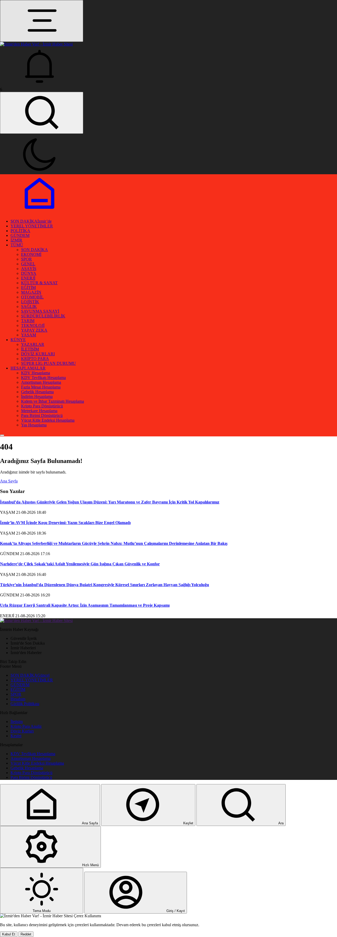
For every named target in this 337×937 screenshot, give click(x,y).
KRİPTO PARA (35, 358)
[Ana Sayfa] (39, 212)
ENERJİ (28, 278)
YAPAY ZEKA (34, 330)
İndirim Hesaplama (37, 396)
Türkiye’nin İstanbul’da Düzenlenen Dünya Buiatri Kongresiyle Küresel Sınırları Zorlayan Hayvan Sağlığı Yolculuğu (104, 584)
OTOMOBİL (32, 297)
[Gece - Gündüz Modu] (39, 172)
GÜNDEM (20, 235)
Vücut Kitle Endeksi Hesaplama (48, 420)
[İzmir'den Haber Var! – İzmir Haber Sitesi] (36, 620)
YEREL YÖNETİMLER (32, 226)
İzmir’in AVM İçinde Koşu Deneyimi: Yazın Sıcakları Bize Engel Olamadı (65, 522)
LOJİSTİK (30, 302)
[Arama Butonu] (41, 113)
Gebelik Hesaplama (37, 392)
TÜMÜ (17, 245)
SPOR (26, 259)
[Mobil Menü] (41, 21)
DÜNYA (28, 273)
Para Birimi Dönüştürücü (42, 415)
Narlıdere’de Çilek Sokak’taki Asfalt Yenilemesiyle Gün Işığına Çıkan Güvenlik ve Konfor (80, 564)
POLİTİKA (20, 230)
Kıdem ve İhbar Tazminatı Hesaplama (52, 401)
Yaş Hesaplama (34, 425)
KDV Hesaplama (35, 373)
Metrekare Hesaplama (39, 410)
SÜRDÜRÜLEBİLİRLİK (43, 316)
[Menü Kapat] (2, 435)
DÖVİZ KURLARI (38, 354)
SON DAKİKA (31, 221)
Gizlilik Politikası (25, 703)
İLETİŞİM (30, 349)
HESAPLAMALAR (28, 368)
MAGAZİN (31, 292)
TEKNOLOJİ (32, 325)
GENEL (28, 264)
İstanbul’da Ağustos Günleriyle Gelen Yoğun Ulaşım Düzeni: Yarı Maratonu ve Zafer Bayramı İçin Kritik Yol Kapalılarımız (109, 502)
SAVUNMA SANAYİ (40, 311)
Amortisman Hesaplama (41, 382)
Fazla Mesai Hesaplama (41, 387)
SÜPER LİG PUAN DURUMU (48, 363)
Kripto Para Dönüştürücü (42, 406)
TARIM (27, 320)
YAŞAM (28, 335)
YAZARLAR (32, 344)
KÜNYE (18, 339)
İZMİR (16, 240)
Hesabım (18, 699)
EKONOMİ (31, 254)
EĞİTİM (28, 287)
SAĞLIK (29, 306)
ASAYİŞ (28, 268)
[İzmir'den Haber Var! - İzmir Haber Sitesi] (36, 44)
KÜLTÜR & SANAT (39, 283)
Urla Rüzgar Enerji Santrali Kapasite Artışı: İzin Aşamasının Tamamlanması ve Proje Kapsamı (85, 605)
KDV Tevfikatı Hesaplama (43, 377)
